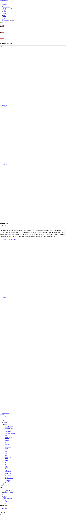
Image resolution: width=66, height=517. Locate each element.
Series (2, 20)
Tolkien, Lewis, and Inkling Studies (9, 478)
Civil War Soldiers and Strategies (9, 428)
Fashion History (6, 458)
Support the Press (4, 16)
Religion (6, 474)
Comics (5, 450)
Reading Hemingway (7, 434)
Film (5, 459)
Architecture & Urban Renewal (8, 445)
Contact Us (4, 491)
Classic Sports (6, 429)
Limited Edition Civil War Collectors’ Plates (7, 498)
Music (5, 468)
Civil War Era (6, 448)
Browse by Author (4, 493)
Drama (5, 454)
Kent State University (4, 508)
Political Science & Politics (8, 473)
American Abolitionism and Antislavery (9, 426)
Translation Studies (6, 20)
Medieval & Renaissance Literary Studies (10, 433)
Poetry (5, 472)
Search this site (2, 1)
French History (6, 460)
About (2, 6)
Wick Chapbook (7, 440)
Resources (3, 12)
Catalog (2, 494)
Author (4, 419)
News (3, 17)
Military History (6, 467)
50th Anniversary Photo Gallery (8, 490)
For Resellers (4, 500)
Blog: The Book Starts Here (6, 7)
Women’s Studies (7, 482)
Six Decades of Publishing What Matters (8, 8)
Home (2, 19)
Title (3, 420)
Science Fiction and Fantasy (8, 475)
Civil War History (5, 10)
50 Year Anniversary (5, 489)
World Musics (6, 441)
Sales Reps (6, 501)
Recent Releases (5, 4)
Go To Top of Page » (2, 483)
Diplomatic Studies (7, 453)
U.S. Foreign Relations (7, 480)
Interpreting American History (8, 431)
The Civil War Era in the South (8, 437)
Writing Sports (6, 442)
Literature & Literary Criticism (8, 465)
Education (6, 455)
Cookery (6, 451)
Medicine (6, 466)
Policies (4, 15)
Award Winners (5, 422)
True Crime (6, 479)
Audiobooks (4, 421)
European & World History (8, 457)
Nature (5, 469)
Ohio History (4, 11)
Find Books (3, 3)
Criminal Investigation (7, 452)
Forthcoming (4, 5)
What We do (4, 9)
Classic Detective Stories (8, 449)
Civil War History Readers (8, 427)
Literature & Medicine (7, 432)
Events (4, 18)
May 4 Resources (5, 424)
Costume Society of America (8, 430)
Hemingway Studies (7, 461)
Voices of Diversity (7, 439)
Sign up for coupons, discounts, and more (7, 502)
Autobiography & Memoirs (8, 447)
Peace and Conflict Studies (8, 471)
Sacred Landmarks (7, 435)
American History (7, 444)
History (5, 462)
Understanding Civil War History (9, 481)
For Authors (4, 13)
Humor (5, 463)
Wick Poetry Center (4, 509)
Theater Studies (6, 477)
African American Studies (8, 443)
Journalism (6, 464)
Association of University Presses (6, 507)
